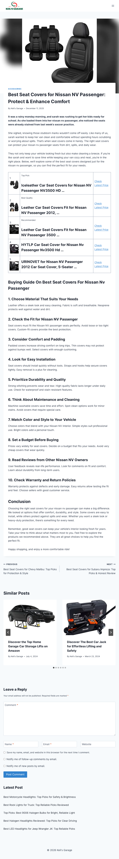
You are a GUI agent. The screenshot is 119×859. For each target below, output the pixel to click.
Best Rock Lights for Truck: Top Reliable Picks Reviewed (36, 805)
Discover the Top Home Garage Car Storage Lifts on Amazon (28, 646)
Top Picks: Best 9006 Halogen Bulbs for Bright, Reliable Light (39, 812)
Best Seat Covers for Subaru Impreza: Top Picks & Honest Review (91, 569)
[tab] (53, 667)
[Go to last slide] (8, 632)
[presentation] (30, 617)
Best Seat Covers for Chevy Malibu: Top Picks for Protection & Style (30, 569)
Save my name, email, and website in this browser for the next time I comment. (48, 752)
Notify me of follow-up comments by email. (32, 759)
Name (9, 744)
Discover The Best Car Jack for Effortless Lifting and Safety (86, 646)
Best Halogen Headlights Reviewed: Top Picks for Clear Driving (40, 820)
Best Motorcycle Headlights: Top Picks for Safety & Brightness (39, 797)
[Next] (111, 632)
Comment (11, 705)
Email (47, 744)
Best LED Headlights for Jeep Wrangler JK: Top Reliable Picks (39, 828)
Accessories (14, 89)
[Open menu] (113, 5)
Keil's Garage (17, 108)
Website (86, 744)
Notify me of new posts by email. (26, 766)
